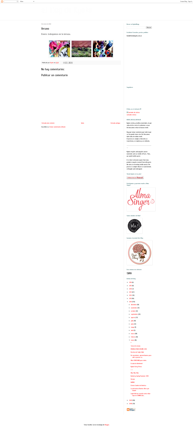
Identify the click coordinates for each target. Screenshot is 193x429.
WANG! (133, 382)
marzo (133, 334)
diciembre (134, 305)
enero (133, 340)
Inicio (82, 123)
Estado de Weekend (136, 363)
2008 (131, 404)
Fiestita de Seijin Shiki (137, 352)
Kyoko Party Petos (136, 367)
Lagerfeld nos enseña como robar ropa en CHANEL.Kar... (140, 394)
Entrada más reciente (48, 123)
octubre (133, 311)
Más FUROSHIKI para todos (138, 360)
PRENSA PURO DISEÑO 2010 (139, 349)
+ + (132, 370)
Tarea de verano (135, 346)
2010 (130, 302)
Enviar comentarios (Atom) (57, 127)
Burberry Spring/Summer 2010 (140, 376)
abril (132, 330)
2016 (130, 282)
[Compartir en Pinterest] (72, 63)
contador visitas (131, 115)
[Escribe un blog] (66, 63)
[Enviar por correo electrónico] (64, 63)
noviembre (134, 308)
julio (132, 321)
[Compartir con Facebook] (70, 63)
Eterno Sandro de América (138, 385)
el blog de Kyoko (66, 10)
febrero (133, 337)
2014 (130, 289)
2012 (130, 295)
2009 (130, 400)
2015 (130, 286)
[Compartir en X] (68, 63)
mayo (133, 327)
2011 (130, 298)
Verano (133, 379)
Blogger (107, 425)
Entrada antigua (115, 123)
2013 (130, 292)
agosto (133, 317)
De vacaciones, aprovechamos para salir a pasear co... (141, 356)
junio (132, 324)
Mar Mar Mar (135, 373)
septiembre (134, 314)
